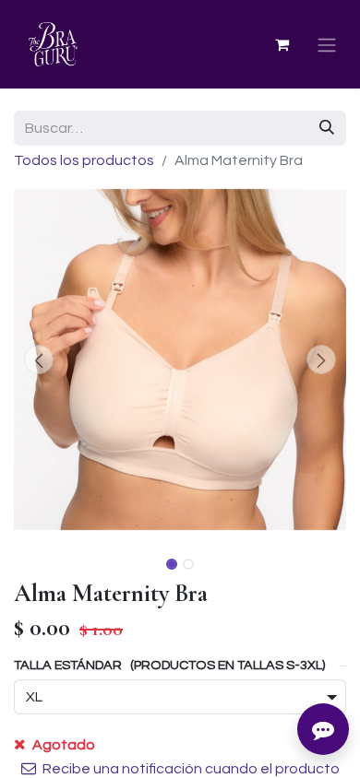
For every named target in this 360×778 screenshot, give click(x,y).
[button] (39, 359)
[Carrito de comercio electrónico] (281, 44)
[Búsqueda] (326, 128)
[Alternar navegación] (326, 45)
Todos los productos (84, 160)
